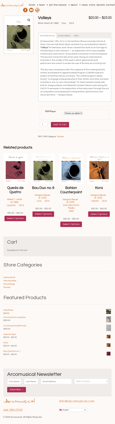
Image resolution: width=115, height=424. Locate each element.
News (85, 5)
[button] (29, 20)
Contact (110, 5)
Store (92, 5)
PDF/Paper (50, 111)
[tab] (47, 35)
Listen (32, 5)
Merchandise (9, 281)
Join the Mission (58, 5)
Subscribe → (17, 389)
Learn (42, 5)
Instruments (9, 277)
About (74, 5)
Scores (60, 136)
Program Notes (47, 36)
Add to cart (60, 124)
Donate (100, 5)
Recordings (9, 284)
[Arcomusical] (11, 4)
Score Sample (64, 36)
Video (76, 36)
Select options (15, 218)
